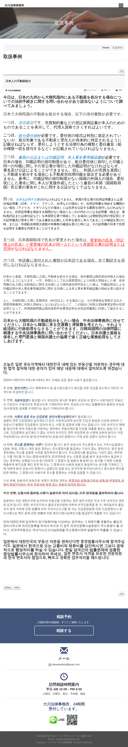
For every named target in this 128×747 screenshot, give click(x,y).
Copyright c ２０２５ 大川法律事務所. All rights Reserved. (64, 742)
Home (105, 47)
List (121, 71)
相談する (64, 630)
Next (17, 587)
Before (8, 587)
